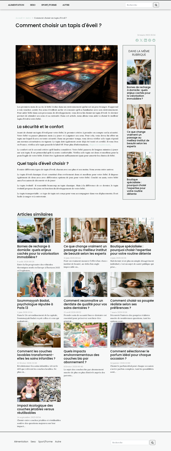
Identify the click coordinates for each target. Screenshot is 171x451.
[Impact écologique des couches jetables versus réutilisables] (39, 389)
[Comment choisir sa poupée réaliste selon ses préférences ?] (132, 284)
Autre (66, 5)
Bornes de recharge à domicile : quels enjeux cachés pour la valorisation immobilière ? (139, 93)
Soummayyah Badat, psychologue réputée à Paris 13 (35, 304)
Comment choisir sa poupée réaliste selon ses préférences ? (132, 304)
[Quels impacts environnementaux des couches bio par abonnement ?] (85, 335)
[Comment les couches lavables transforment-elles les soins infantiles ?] (39, 335)
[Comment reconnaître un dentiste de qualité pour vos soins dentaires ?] (85, 284)
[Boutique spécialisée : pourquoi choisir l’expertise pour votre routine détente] (139, 164)
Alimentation (16, 5)
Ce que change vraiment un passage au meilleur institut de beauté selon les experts (138, 139)
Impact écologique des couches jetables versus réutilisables (35, 409)
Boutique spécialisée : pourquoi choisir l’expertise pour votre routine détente (136, 187)
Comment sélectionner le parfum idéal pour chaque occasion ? (130, 355)
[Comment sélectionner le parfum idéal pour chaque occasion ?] (132, 335)
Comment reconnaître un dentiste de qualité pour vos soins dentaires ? (85, 304)
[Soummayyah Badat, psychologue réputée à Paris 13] (39, 284)
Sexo (32, 5)
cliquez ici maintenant (99, 144)
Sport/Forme (49, 5)
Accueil (19, 18)
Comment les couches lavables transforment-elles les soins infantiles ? (36, 355)
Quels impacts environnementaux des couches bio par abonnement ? (81, 356)
